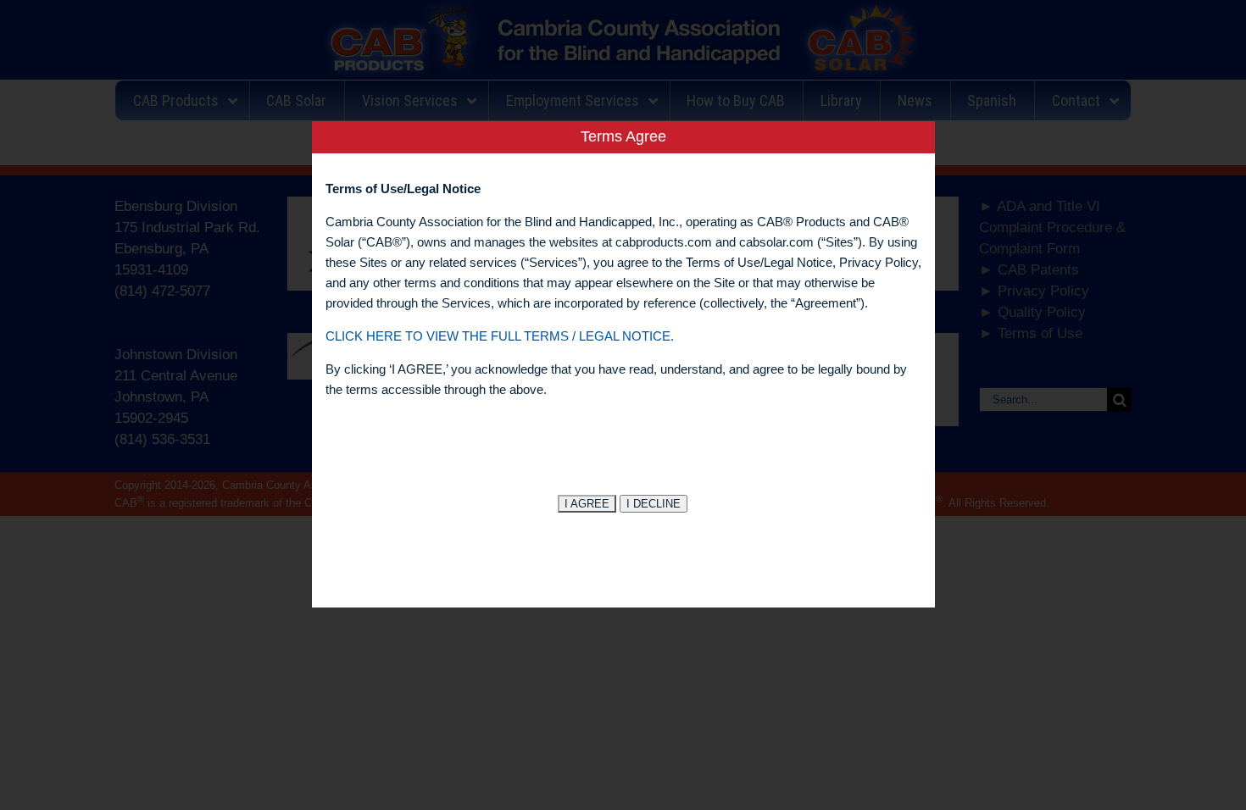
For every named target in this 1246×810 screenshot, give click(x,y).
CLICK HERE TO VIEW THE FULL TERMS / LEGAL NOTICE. (499, 336)
